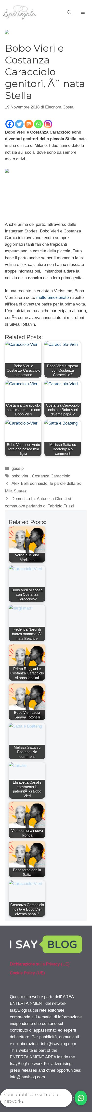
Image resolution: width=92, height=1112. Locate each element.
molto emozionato (52, 297)
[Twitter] (19, 124)
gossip (18, 468)
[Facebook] (9, 124)
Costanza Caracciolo (51, 476)
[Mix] (29, 124)
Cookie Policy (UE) (27, 973)
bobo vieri (20, 476)
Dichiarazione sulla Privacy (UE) (40, 964)
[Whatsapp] (38, 124)
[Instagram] (48, 124)
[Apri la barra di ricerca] (69, 12)
